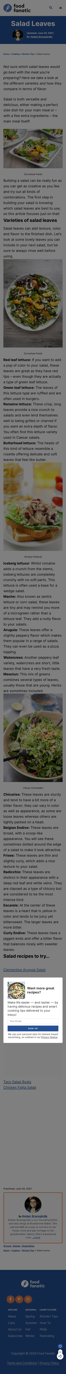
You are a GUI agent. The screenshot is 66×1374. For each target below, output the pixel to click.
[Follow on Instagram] (28, 1299)
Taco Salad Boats (17, 1082)
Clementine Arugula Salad (24, 970)
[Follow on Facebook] (11, 1299)
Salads (16, 1246)
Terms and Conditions (22, 1363)
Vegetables (28, 1246)
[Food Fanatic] (23, 8)
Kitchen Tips (28, 54)
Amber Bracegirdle (41, 36)
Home (6, 54)
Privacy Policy (49, 1363)
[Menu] (61, 8)
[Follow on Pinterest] (19, 1299)
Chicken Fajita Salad (19, 1087)
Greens (7, 1246)
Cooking (16, 54)
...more (36, 1237)
